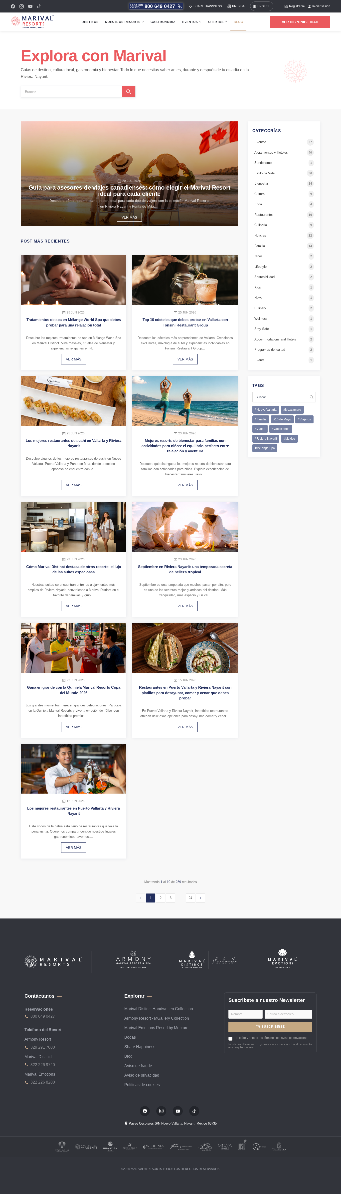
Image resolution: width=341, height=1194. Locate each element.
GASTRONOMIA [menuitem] (163, 22)
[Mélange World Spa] (130, 1146)
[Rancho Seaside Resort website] (62, 1146)
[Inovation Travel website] (110, 1146)
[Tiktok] (194, 1111)
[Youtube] (30, 6)
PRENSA (238, 6)
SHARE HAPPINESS (207, 6)
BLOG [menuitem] (238, 22)
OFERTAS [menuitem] (216, 22)
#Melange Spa (265, 448)
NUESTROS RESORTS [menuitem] (122, 22)
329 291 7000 (42, 1047)
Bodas (130, 1037)
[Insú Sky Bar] (242, 1146)
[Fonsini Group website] (181, 1146)
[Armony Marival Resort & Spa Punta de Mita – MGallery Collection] (133, 958)
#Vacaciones (280, 429)
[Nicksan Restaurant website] (259, 1146)
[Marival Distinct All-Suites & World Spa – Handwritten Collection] (208, 959)
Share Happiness (139, 1047)
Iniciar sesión (321, 6)
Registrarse (297, 6)
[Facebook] (13, 6)
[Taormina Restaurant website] (279, 1146)
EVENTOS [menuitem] (190, 22)
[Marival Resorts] (53, 961)
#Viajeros (304, 419)
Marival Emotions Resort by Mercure (156, 1028)
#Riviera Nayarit (266, 438)
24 (190, 898)
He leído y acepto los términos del (271, 1038)
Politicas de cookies (142, 1085)
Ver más (129, 217)
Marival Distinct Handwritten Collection (158, 1009)
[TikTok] (38, 6)
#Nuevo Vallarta (266, 409)
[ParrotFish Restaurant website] (205, 1146)
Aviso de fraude (138, 1066)
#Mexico (289, 438)
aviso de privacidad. (294, 1038)
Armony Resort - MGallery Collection (156, 1018)
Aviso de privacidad (141, 1075)
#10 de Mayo (282, 419)
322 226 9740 (42, 1065)
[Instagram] (21, 6)
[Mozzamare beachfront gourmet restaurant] (225, 1146)
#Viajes (260, 429)
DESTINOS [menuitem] (90, 22)
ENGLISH (264, 6)
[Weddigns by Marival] (153, 1146)
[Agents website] (86, 1146)
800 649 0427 (42, 1016)
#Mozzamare (292, 409)
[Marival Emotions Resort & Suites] (283, 958)
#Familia (261, 419)
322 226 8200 (42, 1082)
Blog (128, 1056)
